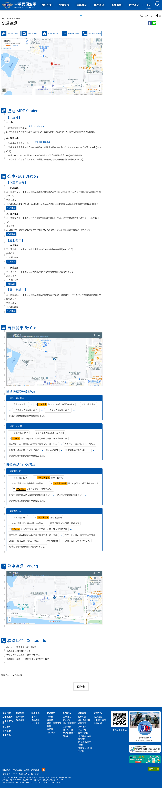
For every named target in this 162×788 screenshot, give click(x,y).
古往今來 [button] (134, 5)
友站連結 (82, 726)
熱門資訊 (67, 713)
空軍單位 (35, 713)
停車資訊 (73, 33)
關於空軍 (10, 19)
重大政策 (67, 720)
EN (148, 6)
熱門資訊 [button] (99, 5)
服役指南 (7, 731)
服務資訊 (82, 717)
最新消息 (67, 717)
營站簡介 (7, 727)
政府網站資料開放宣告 (31, 770)
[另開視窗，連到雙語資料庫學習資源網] (145, 749)
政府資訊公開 (84, 720)
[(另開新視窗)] (52, 66)
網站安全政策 (17, 770)
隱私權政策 (6, 770)
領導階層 (20, 720)
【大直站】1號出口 (35, 126)
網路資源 (82, 723)
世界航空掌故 (100, 720)
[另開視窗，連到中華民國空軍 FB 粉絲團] (145, 726)
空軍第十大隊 (8, 722)
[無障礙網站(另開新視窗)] (153, 769)
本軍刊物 (82, 730)
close (157, 5)
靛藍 (37, 774)
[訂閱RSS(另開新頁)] (43, 770)
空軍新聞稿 (69, 734)
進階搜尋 (7, 735)
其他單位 (35, 723)
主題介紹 (98, 723)
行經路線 (11, 208)
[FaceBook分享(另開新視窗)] (150, 23)
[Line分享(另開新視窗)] (154, 23)
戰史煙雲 (98, 717)
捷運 (12, 33)
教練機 (50, 720)
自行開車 (53, 33)
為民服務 (82, 713)
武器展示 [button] (82, 5)
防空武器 (51, 732)
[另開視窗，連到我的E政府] (145, 759)
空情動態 (67, 726)
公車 (32, 33)
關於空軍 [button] (47, 5)
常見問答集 (84, 737)
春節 (21, 774)
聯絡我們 (94, 33)
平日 (15, 774)
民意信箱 (84, 743)
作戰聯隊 (35, 720)
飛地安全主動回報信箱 (85, 749)
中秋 (31, 774)
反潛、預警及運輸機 (54, 724)
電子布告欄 (68, 730)
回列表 (81, 686)
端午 (26, 774)
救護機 (50, 729)
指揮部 (34, 717)
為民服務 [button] (117, 5)
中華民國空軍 (19, 5)
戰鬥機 (50, 717)
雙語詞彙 (7, 713)
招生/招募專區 (69, 723)
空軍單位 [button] (64, 5)
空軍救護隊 (8, 717)
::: (81, 15)
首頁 (3, 19)
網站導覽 (157, 1)
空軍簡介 (18, 19)
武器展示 (51, 713)
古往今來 (98, 713)
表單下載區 (83, 733)
